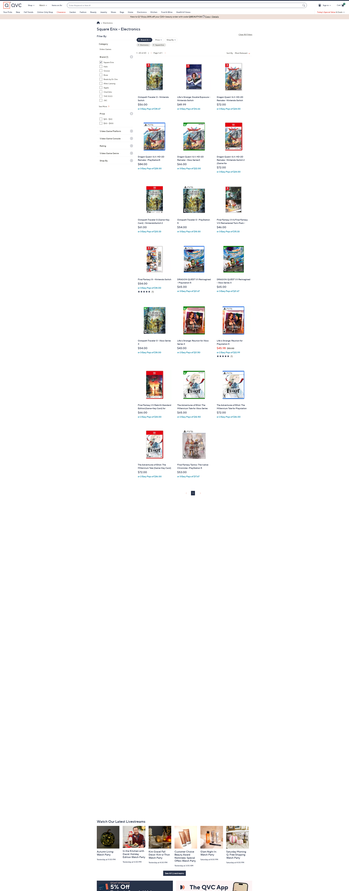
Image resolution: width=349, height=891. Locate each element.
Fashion (83, 12)
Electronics (142, 12)
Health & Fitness (183, 12)
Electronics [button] (144, 45)
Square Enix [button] (159, 45)
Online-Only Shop (45, 12)
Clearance (61, 12)
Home (130, 12)
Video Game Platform (110, 131)
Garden (72, 12)
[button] (320, 5)
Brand (104, 57)
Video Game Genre (109, 153)
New (18, 12)
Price (102, 113)
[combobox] (184, 5)
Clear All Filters (245, 34)
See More (103, 106)
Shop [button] (30, 5)
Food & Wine (166, 12)
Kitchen (154, 12)
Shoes (113, 12)
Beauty (93, 12)
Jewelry (103, 12)
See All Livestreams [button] (174, 873)
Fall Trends (28, 12)
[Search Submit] (304, 5)
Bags (122, 12)
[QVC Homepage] (98, 23)
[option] (174, 16)
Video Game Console (110, 138)
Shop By (104, 160)
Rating (103, 146)
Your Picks (7, 12)
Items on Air (57, 5)
